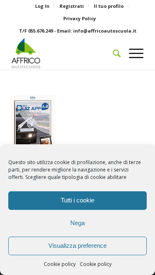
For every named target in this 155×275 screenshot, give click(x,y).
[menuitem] (42, 6)
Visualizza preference (77, 245)
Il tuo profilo (109, 6)
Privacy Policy (79, 18)
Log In (42, 6)
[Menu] (132, 53)
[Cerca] (113, 53)
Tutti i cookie (77, 200)
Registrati (72, 6)
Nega (77, 222)
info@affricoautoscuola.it (104, 31)
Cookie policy (60, 264)
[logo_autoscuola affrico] (64, 53)
